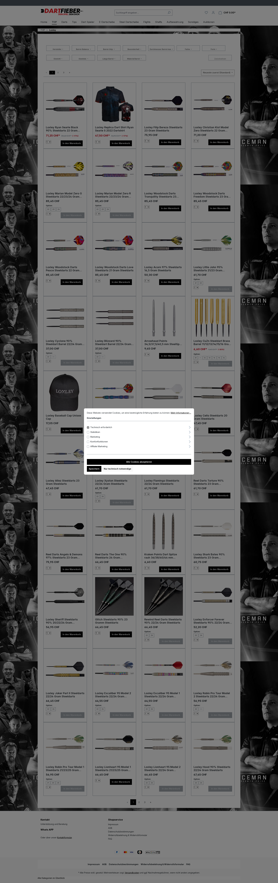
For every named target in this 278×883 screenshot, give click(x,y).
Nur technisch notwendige (117, 469)
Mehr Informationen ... (181, 413)
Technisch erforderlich (101, 427)
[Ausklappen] (189, 427)
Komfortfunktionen (99, 441)
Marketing (95, 437)
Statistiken (95, 432)
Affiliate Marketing (98, 446)
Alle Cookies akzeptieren (139, 462)
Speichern (94, 469)
